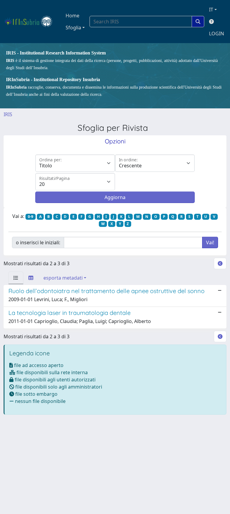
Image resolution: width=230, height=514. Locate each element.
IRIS (8, 114)
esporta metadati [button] (63, 278)
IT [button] (211, 9)
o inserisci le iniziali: (38, 242)
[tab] (15, 278)
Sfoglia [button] (73, 27)
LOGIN (216, 33)
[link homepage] (31, 21)
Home (72, 15)
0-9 (30, 216)
